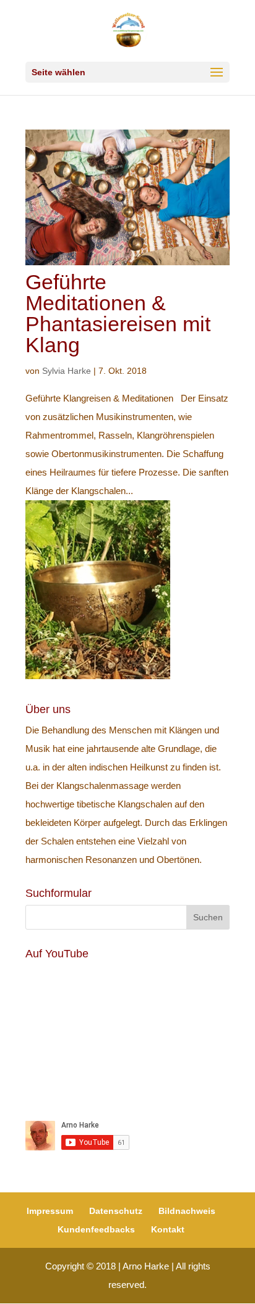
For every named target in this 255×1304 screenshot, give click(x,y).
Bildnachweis (186, 1211)
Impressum (50, 1211)
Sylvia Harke (66, 371)
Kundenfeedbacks (96, 1229)
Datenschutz (115, 1211)
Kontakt (167, 1229)
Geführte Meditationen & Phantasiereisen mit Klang (117, 313)
